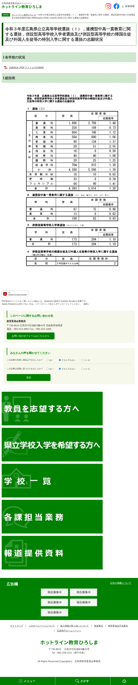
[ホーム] (124, 681)
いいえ (87, 360)
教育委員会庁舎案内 (118, 626)
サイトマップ (16, 626)
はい (51, 360)
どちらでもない (69, 360)
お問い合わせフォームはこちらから (30, 336)
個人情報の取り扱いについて (74, 626)
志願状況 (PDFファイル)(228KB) (26, 67)
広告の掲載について (120, 583)
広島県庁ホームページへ (69, 630)
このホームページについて (42, 626)
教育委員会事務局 (16, 321)
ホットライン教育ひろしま (24, 15)
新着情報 (130, 6)
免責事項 (98, 626)
